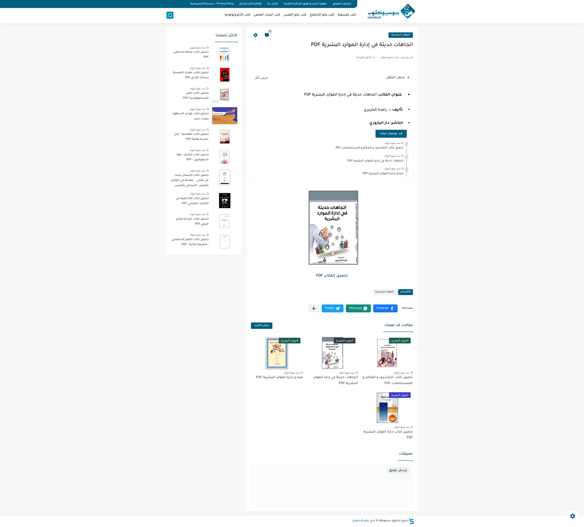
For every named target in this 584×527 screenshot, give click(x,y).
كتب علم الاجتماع (322, 15)
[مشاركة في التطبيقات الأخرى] (313, 308)
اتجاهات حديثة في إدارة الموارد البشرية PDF (375, 161)
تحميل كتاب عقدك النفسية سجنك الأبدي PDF (191, 75)
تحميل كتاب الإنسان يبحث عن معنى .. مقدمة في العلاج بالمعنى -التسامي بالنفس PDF (190, 181)
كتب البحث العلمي (267, 15)
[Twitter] (175, 4)
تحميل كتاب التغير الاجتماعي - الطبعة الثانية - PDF (190, 242)
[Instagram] (168, 4)
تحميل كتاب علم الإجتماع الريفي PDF (192, 222)
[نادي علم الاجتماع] (388, 11)
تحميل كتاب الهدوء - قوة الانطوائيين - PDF (192, 157)
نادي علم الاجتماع (364, 520)
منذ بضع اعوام (392, 143)
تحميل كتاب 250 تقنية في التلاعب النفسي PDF (192, 201)
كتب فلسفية (347, 15)
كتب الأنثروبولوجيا (237, 15)
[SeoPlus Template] (411, 521)
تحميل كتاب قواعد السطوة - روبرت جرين (190, 116)
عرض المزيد (261, 325)
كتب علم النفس (295, 15)
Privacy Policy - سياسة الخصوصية (212, 4)
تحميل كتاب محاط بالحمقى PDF (191, 55)
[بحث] (170, 15)
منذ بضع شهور (197, 47)
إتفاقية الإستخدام (250, 4)
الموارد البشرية (400, 35)
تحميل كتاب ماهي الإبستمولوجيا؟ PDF (196, 96)
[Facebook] (183, 4)
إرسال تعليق (398, 470)
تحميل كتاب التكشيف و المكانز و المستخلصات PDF (369, 148)
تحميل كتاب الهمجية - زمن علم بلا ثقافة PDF (191, 137)
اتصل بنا (272, 4)
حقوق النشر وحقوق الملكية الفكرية (305, 4)
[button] (385, 308)
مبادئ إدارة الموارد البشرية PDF (383, 173)
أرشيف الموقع (342, 4)
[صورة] (224, 54)
